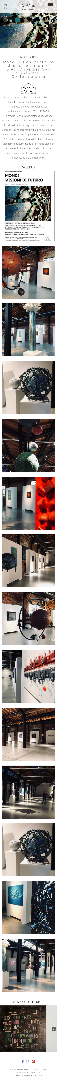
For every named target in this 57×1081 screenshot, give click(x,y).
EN (5, 8)
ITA (5, 5)
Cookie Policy (35, 1072)
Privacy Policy (22, 1072)
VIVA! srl (39, 1075)
